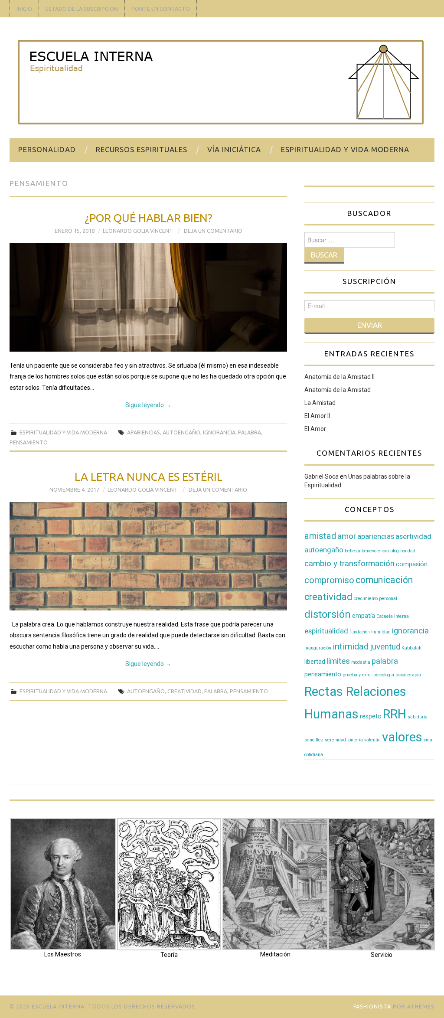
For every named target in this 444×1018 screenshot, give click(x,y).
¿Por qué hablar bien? (148, 218)
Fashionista (372, 1006)
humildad (381, 632)
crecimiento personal (375, 598)
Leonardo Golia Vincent (138, 231)
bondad (407, 551)
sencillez (313, 740)
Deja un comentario (213, 231)
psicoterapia (408, 675)
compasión (412, 564)
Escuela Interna (392, 616)
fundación (359, 632)
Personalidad (47, 149)
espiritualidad (326, 631)
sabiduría (418, 717)
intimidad (351, 646)
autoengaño (181, 432)
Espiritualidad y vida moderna (345, 149)
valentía (372, 740)
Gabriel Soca (321, 476)
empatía (363, 615)
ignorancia (219, 432)
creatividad (184, 691)
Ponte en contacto (160, 9)
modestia (360, 662)
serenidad (335, 740)
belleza (352, 551)
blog (394, 551)
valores (402, 737)
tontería (355, 740)
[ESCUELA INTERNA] (221, 81)
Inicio (24, 9)
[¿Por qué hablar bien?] (148, 297)
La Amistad (320, 402)
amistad (320, 536)
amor (346, 536)
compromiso (329, 580)
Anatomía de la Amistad (337, 389)
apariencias (143, 432)
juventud (385, 647)
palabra (249, 432)
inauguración (317, 648)
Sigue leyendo (148, 404)
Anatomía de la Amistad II (339, 376)
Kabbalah (411, 648)
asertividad (413, 536)
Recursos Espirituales (141, 149)
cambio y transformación (349, 563)
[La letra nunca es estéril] (148, 556)
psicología (383, 675)
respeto (371, 716)
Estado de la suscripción (82, 9)
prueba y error (357, 675)
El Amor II (317, 415)
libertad (314, 661)
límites (338, 661)
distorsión (327, 614)
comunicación (384, 579)
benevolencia (375, 551)
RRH (394, 714)
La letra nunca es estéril (148, 476)
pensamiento (29, 442)
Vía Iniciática (234, 149)
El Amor (315, 428)
